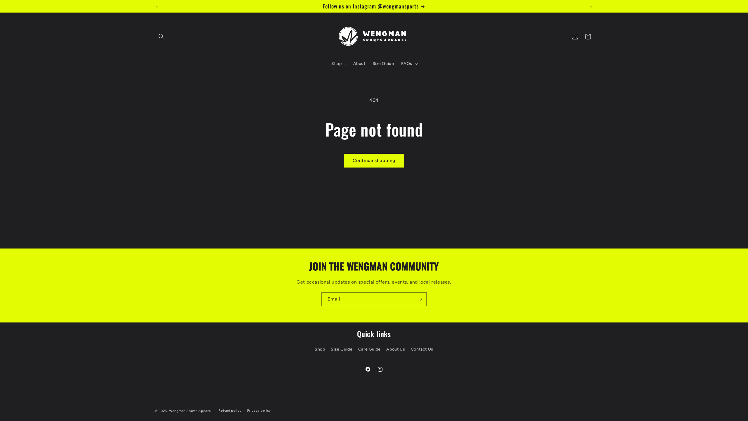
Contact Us (422, 349)
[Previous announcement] (156, 6)
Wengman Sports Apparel (190, 411)
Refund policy (230, 411)
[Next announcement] (591, 6)
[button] (161, 36)
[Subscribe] (419, 299)
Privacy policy (259, 411)
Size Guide (341, 349)
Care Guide (369, 349)
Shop (320, 349)
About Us (395, 349)
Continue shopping (374, 160)
